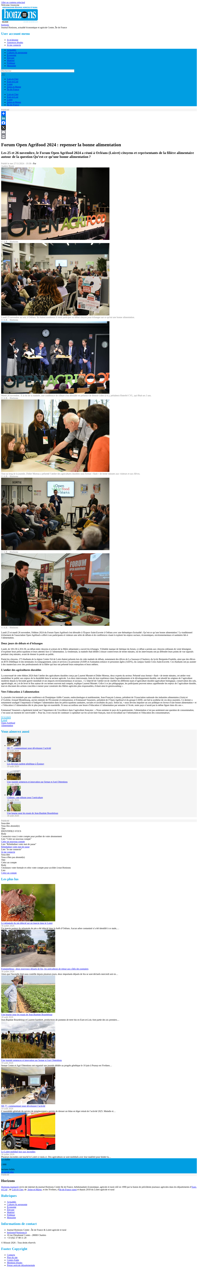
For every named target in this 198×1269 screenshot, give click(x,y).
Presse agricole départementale (21, 1265)
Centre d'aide (13, 1260)
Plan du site (12, 1257)
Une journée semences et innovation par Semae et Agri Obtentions (37, 782)
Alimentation (7, 725)
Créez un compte (9, 873)
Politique (11, 63)
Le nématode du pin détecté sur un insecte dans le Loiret (26, 923)
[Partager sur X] (99, 127)
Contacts (11, 1255)
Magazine (11, 65)
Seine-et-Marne (14, 87)
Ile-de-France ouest (68, 1189)
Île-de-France (13, 89)
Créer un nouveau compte (13, 841)
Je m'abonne (12, 40)
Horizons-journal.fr (10, 1187)
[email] (99, 132)
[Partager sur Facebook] (99, 122)
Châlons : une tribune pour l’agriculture (25, 797)
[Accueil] (20, 22)
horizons (5, 25)
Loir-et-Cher (12, 79)
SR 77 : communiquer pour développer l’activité (29, 748)
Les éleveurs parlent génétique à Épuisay (25, 764)
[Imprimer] (99, 136)
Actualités (11, 50)
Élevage (10, 58)
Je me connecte (14, 45)
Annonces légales (15, 42)
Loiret (9, 84)
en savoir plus (7, 1172)
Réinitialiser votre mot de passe (15, 847)
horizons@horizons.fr (17, 1232)
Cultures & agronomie (17, 52)
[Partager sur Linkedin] (99, 118)
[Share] (99, 113)
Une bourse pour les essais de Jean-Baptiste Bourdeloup (32, 813)
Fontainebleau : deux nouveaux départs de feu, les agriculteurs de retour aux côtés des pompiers (44, 969)
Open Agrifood (8, 723)
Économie (11, 55)
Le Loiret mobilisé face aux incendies (18, 1151)
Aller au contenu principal (13, 2)
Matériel (10, 60)
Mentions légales (14, 1262)
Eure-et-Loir (12, 81)
